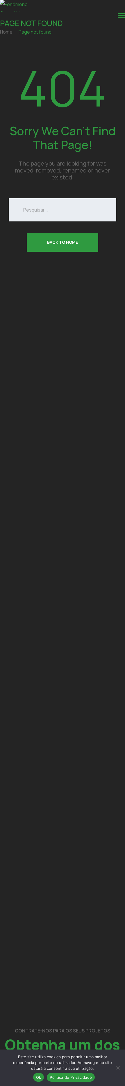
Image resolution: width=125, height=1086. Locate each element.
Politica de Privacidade (71, 1077)
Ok (38, 1077)
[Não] (118, 1068)
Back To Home (62, 242)
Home (6, 32)
